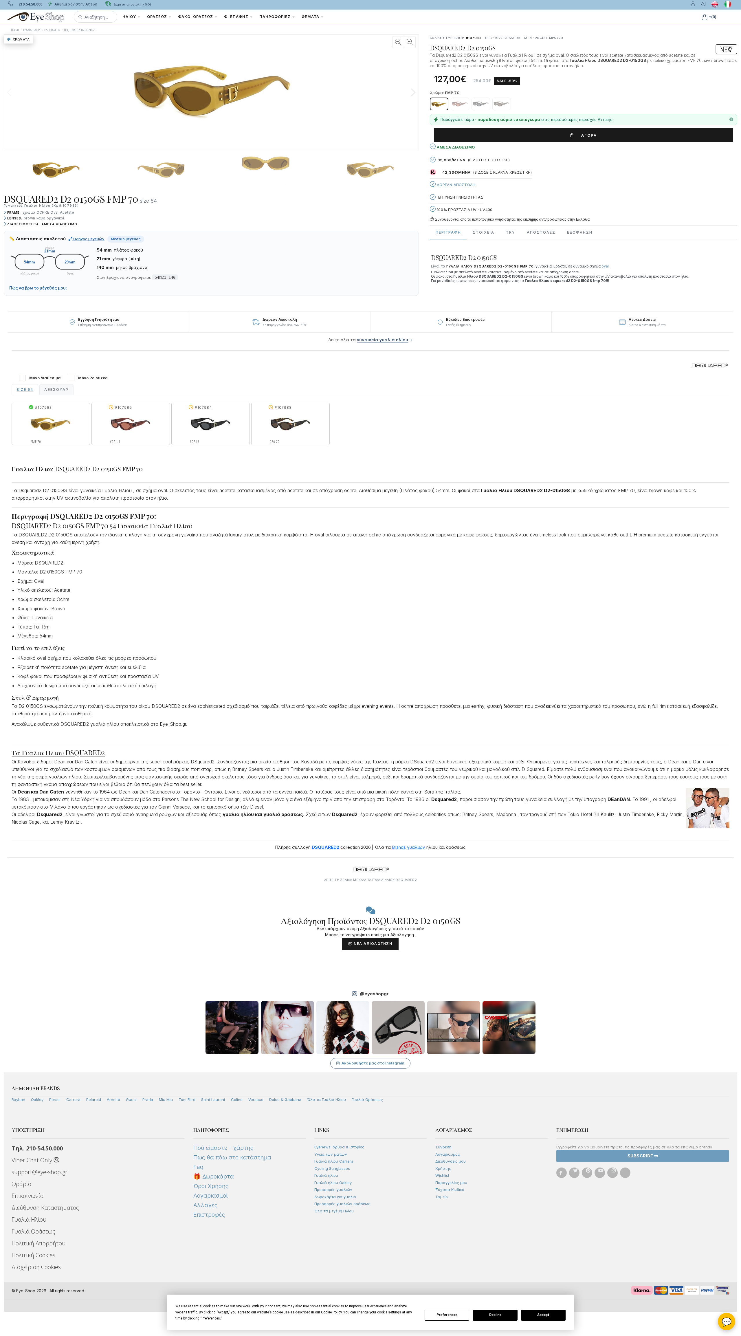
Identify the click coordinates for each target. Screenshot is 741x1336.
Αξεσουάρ (56, 389)
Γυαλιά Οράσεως (367, 1099)
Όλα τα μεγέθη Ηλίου (334, 1211)
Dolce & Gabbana (285, 1099)
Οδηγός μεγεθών (88, 239)
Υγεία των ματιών (330, 1154)
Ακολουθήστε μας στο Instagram (373, 1063)
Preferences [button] (211, 1318)
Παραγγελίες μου (451, 1182)
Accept (543, 1315)
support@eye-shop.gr (39, 1172)
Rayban (18, 1099)
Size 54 (24, 389)
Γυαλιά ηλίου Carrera (333, 1161)
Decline (495, 1315)
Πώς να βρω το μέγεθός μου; (38, 288)
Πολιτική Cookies (33, 1255)
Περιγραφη (448, 232)
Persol (54, 1099)
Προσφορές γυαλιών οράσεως (342, 1203)
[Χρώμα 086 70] (501, 104)
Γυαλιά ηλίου (326, 1175)
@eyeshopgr (374, 993)
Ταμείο (441, 1196)
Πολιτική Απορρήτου (38, 1243)
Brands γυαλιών (408, 847)
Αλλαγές (205, 1205)
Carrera (73, 1099)
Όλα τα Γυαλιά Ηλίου (326, 1099)
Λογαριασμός (447, 1154)
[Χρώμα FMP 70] (439, 104)
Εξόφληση (580, 232)
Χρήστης (443, 1168)
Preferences (447, 1315)
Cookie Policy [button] (331, 1312)
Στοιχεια (483, 232)
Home (15, 30)
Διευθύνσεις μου (450, 1161)
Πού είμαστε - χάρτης (223, 1147)
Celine (237, 1099)
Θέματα (311, 16)
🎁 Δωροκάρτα (213, 1176)
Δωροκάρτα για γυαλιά (335, 1196)
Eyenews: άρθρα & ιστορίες (339, 1147)
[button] (95, 17)
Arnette (113, 1099)
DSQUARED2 (52, 30)
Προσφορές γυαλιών (333, 1189)
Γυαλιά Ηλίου (29, 1219)
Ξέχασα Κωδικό (449, 1189)
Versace (255, 1099)
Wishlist (442, 1175)
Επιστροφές (209, 1214)
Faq (198, 1166)
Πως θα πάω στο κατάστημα (232, 1157)
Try (510, 232)
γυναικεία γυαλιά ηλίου (382, 339)
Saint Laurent (213, 1099)
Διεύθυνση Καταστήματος (45, 1208)
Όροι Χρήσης (210, 1186)
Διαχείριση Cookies (36, 1267)
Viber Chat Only (33, 1160)
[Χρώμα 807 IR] (481, 104)
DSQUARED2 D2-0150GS (80, 30)
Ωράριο (21, 1184)
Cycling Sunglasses (332, 1168)
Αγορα (587, 135)
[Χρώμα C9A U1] (460, 104)
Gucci (131, 1099)
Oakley (37, 1099)
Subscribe (641, 1155)
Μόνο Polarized (93, 378)
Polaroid (93, 1099)
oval (605, 266)
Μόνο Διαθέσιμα (44, 378)
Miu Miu (166, 1099)
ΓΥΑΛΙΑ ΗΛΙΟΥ (32, 30)
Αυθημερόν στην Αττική (75, 4)
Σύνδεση (443, 1147)
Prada (147, 1099)
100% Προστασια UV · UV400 (464, 209)
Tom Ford (187, 1099)
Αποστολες (541, 232)
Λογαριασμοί (210, 1195)
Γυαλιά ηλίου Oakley (333, 1182)
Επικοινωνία (28, 1196)
